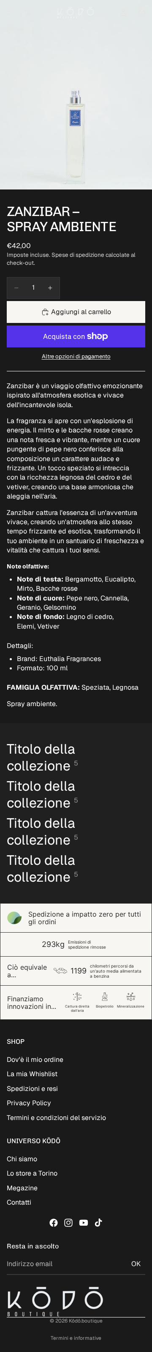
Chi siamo (22, 1159)
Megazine (22, 1188)
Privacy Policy (29, 1103)
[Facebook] (54, 1223)
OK (136, 1263)
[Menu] (9, 12)
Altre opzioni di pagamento (76, 356)
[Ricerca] (28, 12)
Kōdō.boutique (86, 1320)
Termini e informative (76, 1338)
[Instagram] (68, 1223)
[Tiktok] (98, 1223)
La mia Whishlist (32, 1073)
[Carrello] (142, 12)
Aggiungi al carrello (81, 311)
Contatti (19, 1202)
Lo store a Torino (32, 1173)
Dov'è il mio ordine (35, 1059)
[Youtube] (84, 1223)
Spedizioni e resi (32, 1088)
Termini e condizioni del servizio (56, 1117)
